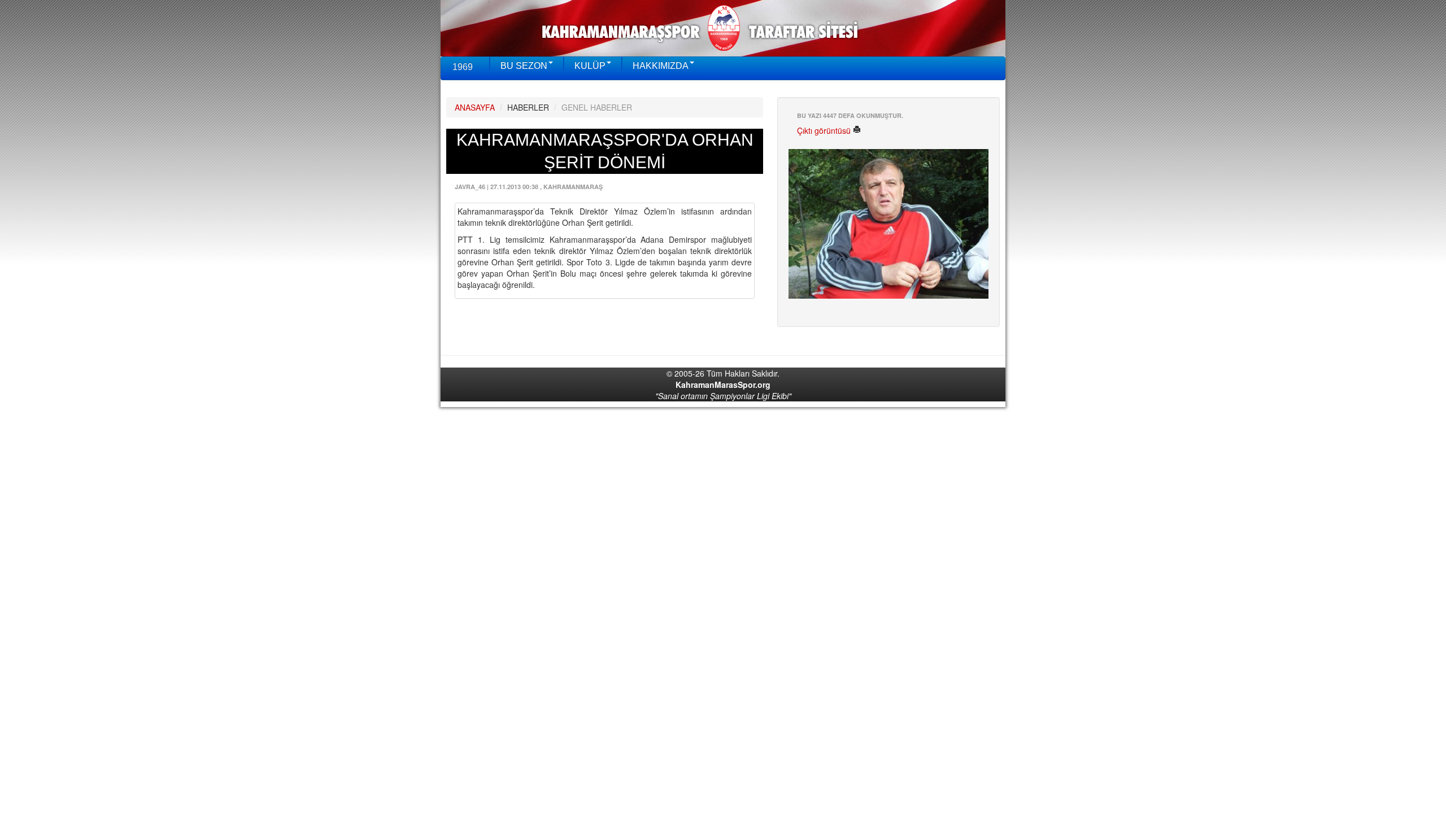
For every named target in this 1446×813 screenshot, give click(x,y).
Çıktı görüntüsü (825, 130)
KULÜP (590, 66)
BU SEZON (523, 66)
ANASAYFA (475, 107)
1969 (462, 67)
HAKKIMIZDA (661, 66)
